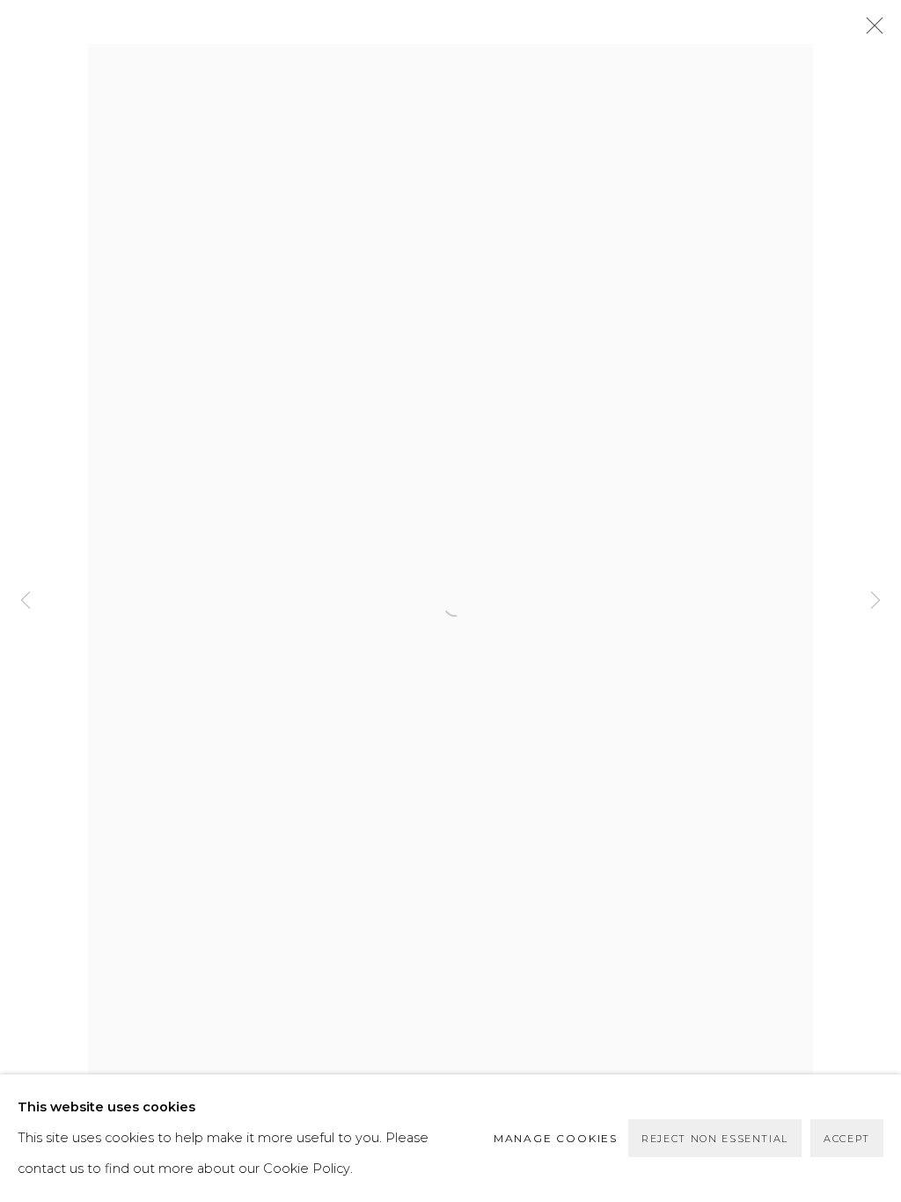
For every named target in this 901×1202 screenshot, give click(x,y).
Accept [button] (847, 1138)
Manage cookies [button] (556, 1138)
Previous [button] (25, 601)
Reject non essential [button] (714, 1138)
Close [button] (870, 31)
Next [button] (875, 601)
